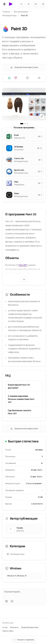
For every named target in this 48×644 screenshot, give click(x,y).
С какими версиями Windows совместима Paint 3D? (21, 399)
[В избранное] (27, 78)
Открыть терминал (25, 640)
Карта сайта (8, 631)
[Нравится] (9, 78)
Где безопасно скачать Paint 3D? (19, 412)
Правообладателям (29, 627)
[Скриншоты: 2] (25, 123)
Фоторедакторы (10, 15)
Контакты (14, 627)
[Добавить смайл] (12, 601)
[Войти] (43, 4)
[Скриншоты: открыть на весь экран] (24, 104)
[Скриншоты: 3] (27, 123)
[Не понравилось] (16, 78)
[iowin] (10, 4)
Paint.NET (23, 265)
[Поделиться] (39, 78)
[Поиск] (21, 4)
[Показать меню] (4, 4)
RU (36, 4)
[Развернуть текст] (24, 279)
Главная (6, 12)
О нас (5, 627)
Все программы (21, 12)
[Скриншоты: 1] (21, 123)
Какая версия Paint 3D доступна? (19, 386)
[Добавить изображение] (6, 601)
